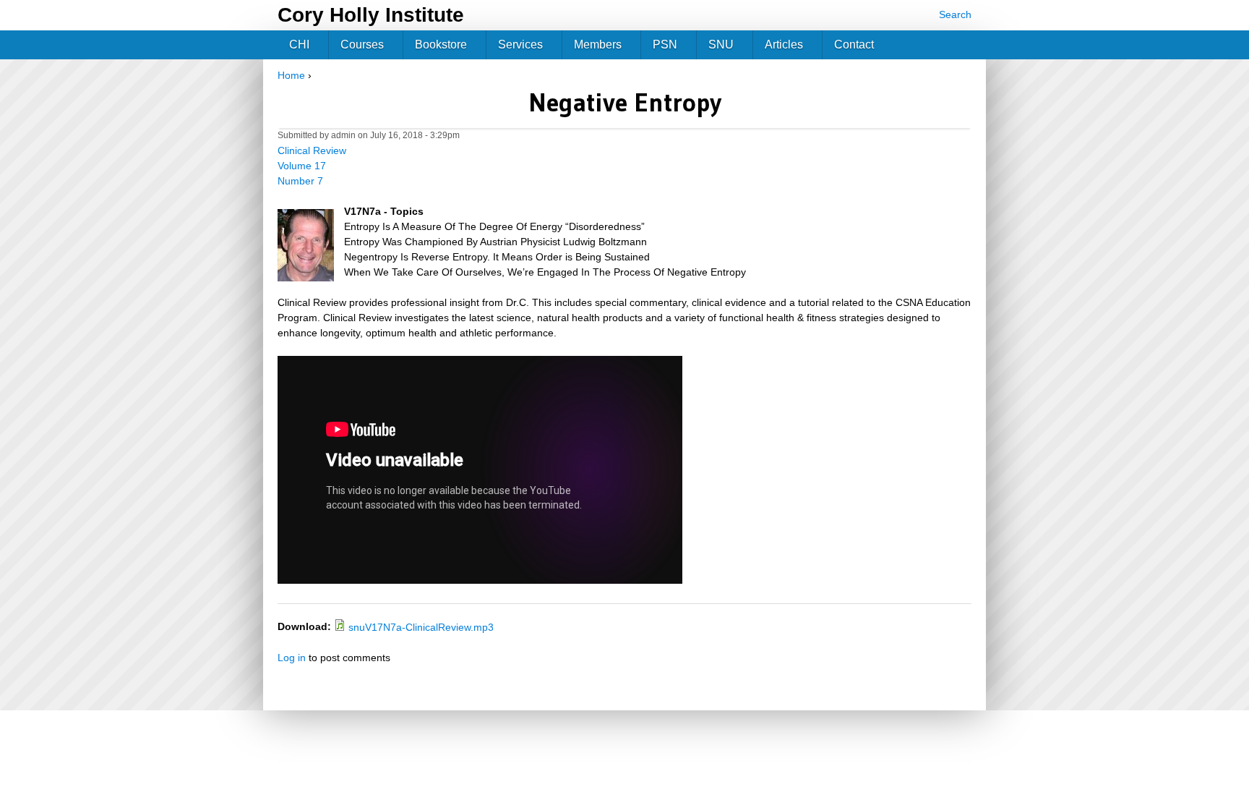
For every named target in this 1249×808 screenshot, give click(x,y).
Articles (784, 44)
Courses (362, 44)
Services (520, 44)
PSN (665, 44)
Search (955, 14)
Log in (292, 657)
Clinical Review (312, 150)
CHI (299, 44)
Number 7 (300, 181)
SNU (721, 44)
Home (291, 75)
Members (598, 44)
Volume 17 (302, 165)
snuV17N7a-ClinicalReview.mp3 (421, 627)
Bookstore (441, 44)
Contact (854, 44)
